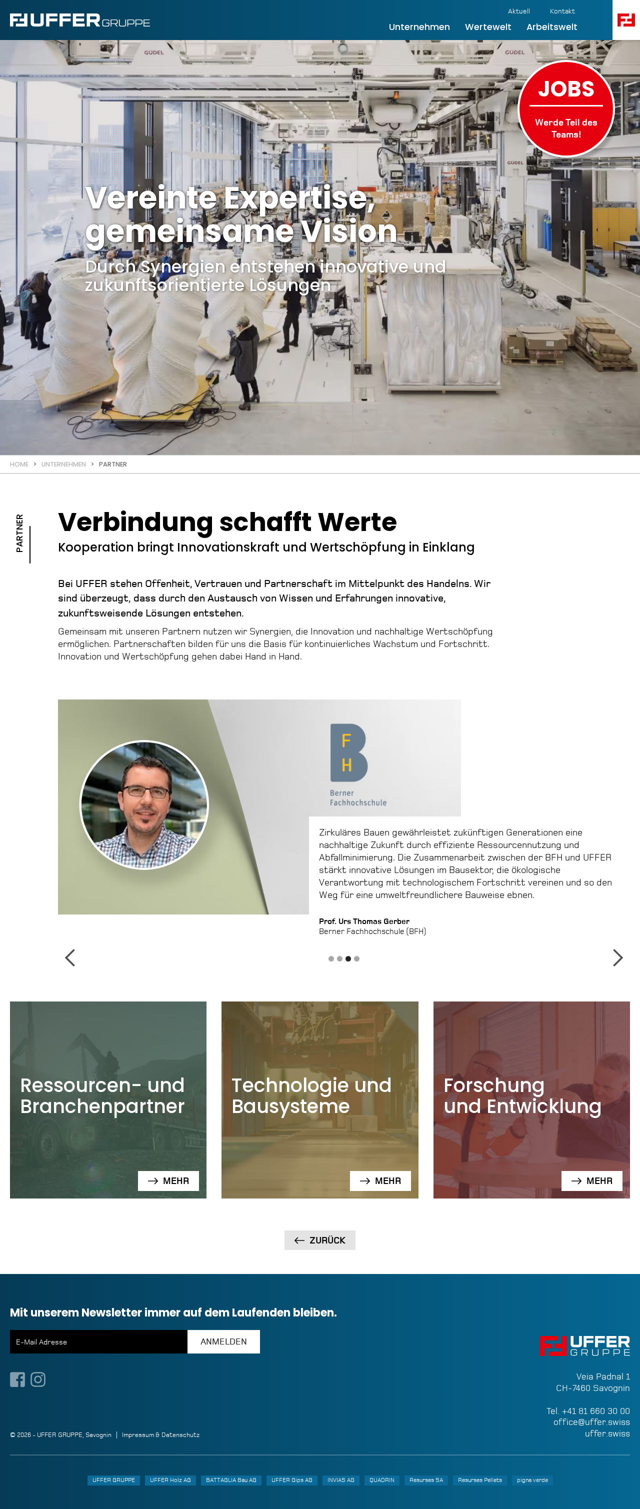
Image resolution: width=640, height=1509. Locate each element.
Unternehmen (419, 27)
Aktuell (519, 11)
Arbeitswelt (552, 27)
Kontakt (562, 11)
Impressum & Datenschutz (161, 1435)
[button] (626, 20)
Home (19, 464)
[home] (80, 20)
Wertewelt (488, 27)
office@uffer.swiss (592, 1422)
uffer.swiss (607, 1433)
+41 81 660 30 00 (596, 1411)
